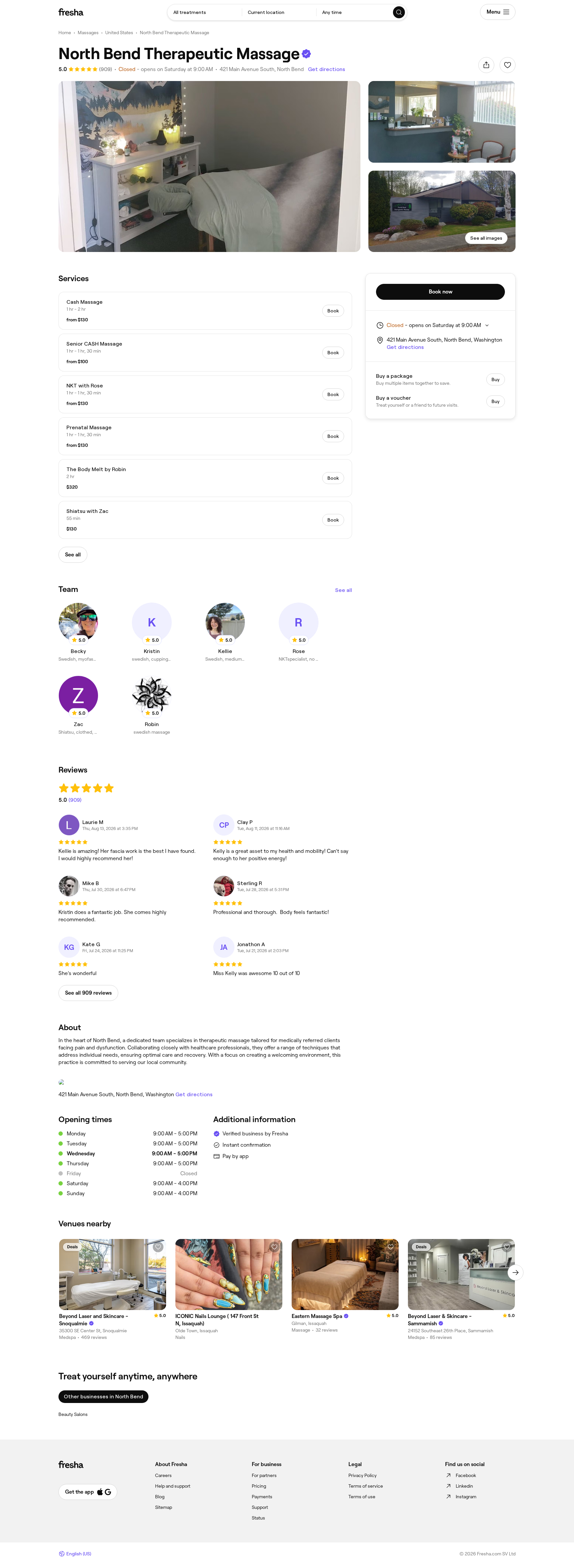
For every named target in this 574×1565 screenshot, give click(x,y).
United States (119, 32)
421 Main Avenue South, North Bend (262, 69)
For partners (264, 1475)
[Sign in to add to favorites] (508, 65)
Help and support (172, 1486)
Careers (163, 1475)
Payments (262, 1496)
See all (343, 590)
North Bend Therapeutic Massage (174, 32)
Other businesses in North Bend (103, 1396)
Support (260, 1507)
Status (258, 1518)
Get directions (326, 69)
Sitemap (163, 1507)
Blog (159, 1496)
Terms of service (365, 1486)
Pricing (259, 1486)
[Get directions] (205, 1082)
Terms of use (361, 1496)
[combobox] (205, 12)
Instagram (466, 1496)
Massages (88, 32)
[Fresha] (70, 12)
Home (64, 32)
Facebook (466, 1475)
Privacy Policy (362, 1475)
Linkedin (464, 1486)
